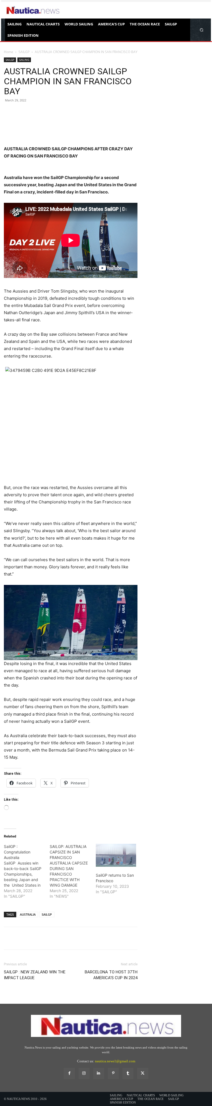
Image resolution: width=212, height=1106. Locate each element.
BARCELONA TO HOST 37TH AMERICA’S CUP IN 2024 (111, 975)
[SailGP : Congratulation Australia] (27, 871)
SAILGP (24, 51)
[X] (22, 122)
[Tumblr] (128, 1073)
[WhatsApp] (47, 122)
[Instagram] (84, 1073)
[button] (201, 29)
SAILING (24, 60)
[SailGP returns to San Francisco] (116, 855)
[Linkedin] (98, 1073)
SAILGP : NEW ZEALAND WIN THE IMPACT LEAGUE (34, 975)
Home (8, 51)
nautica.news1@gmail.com (115, 1061)
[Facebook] (9, 122)
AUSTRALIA (28, 914)
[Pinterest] (34, 122)
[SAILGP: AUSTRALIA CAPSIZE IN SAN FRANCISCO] (73, 871)
